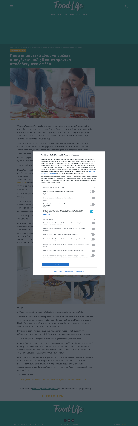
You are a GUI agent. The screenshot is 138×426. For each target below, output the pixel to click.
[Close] (101, 155)
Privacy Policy (80, 271)
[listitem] (69, 187)
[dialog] (69, 213)
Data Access (69, 271)
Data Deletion (58, 271)
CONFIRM (55, 264)
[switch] (92, 191)
